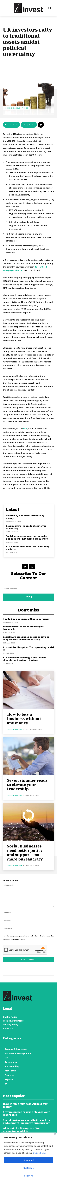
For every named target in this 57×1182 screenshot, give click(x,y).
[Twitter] (32, 566)
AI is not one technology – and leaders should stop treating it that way (24, 659)
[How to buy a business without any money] (28, 690)
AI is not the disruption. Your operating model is (27, 548)
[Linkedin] (25, 566)
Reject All (28, 1175)
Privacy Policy (10, 1024)
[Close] (55, 1134)
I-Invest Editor (14, 729)
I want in (28, 597)
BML (25, 428)
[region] (28, 1157)
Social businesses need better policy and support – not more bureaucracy (27, 537)
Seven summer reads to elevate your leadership (27, 527)
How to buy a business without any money (25, 517)
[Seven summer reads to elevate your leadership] (28, 756)
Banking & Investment (16, 108)
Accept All (28, 1160)
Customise (28, 1168)
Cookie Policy (39, 1153)
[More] (41, 125)
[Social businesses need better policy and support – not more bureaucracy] (28, 822)
